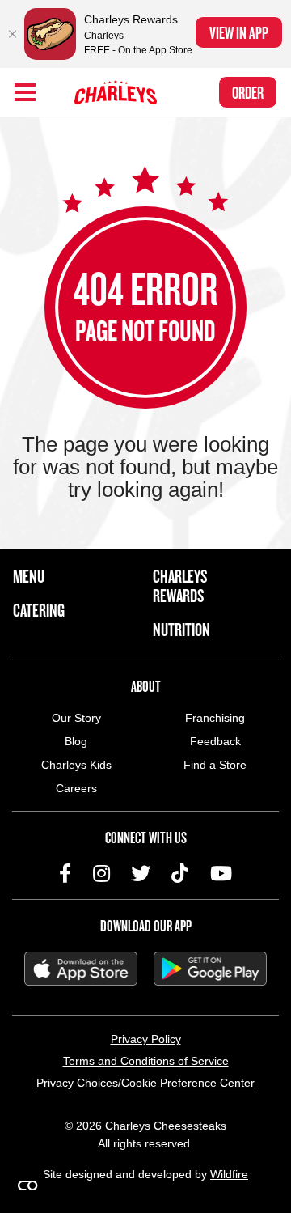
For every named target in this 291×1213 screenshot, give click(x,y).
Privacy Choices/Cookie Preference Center (145, 1082)
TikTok (179, 873)
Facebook (65, 873)
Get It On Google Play (210, 969)
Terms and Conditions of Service (146, 1060)
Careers (76, 788)
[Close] (12, 34)
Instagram (101, 873)
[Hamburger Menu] (25, 92)
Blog (76, 741)
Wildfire (229, 1174)
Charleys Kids (76, 764)
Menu (28, 576)
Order (248, 92)
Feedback (215, 741)
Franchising (215, 717)
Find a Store (215, 764)
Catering (39, 610)
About (146, 686)
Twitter (140, 873)
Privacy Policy (146, 1039)
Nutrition (181, 629)
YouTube (221, 873)
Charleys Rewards (180, 586)
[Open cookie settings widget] (27, 1185)
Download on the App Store (80, 969)
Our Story (76, 717)
